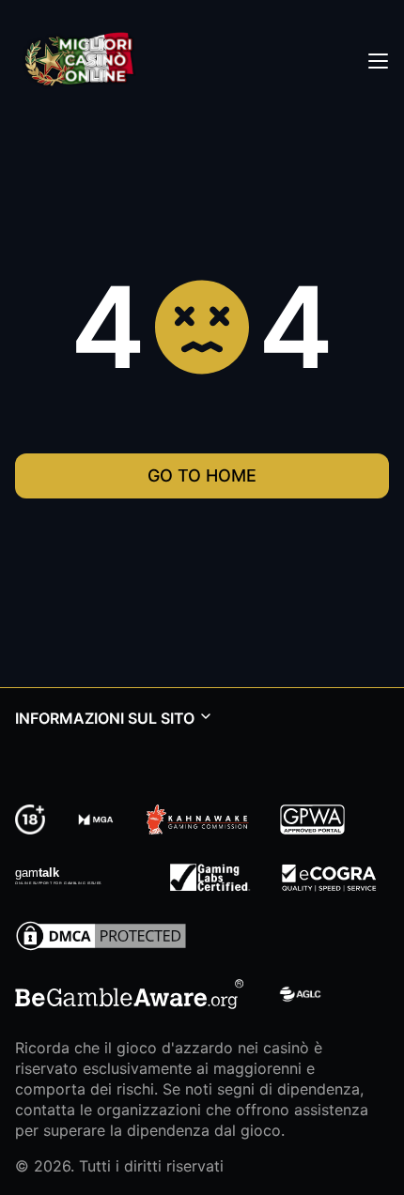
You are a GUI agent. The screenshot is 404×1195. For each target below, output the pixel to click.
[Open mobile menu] (377, 60)
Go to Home (202, 475)
